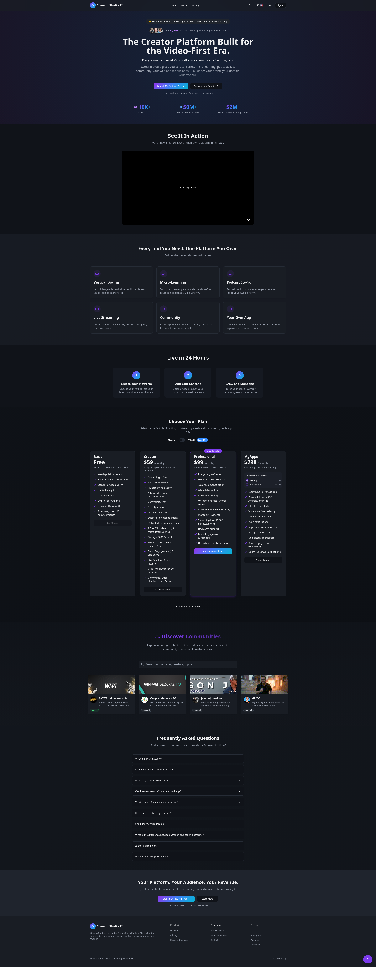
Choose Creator (163, 589)
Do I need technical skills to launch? (155, 769)
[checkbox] (247, 480)
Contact (214, 939)
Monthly (172, 440)
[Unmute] (248, 219)
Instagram (256, 935)
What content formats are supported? (156, 802)
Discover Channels (179, 939)
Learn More (207, 898)
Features (184, 5)
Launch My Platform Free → (170, 86)
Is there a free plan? (146, 845)
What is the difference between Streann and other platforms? (169, 834)
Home (173, 5)
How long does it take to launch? (153, 780)
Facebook (255, 944)
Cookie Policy (279, 958)
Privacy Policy (217, 930)
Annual (197, 439)
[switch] (182, 440)
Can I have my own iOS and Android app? (158, 791)
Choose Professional (213, 551)
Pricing (195, 5)
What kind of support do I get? (152, 856)
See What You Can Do (204, 86)
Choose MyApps (263, 560)
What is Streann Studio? (148, 758)
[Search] (250, 5)
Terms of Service (218, 935)
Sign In (280, 5)
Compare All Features (189, 606)
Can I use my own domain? (150, 824)
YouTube (255, 939)
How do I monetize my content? (153, 813)
